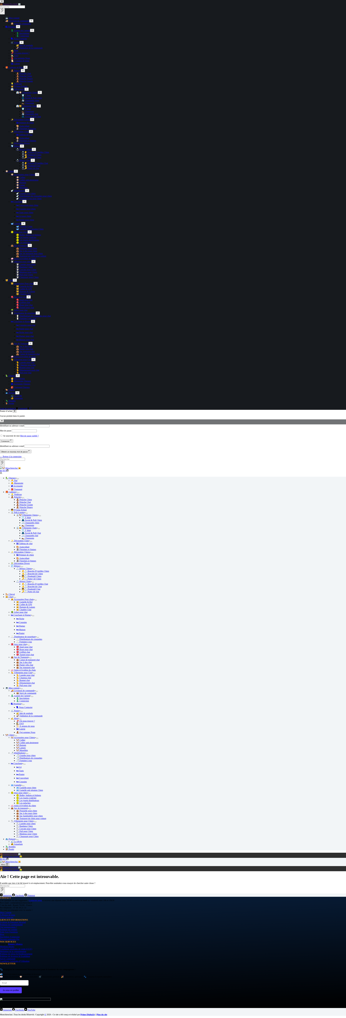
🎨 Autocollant (22, 547)
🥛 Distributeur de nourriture (23, 637)
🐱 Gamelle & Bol (24, 602)
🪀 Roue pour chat (24, 649)
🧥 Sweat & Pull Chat (31, 533)
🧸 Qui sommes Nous (25, 732)
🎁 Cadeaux (10, 492)
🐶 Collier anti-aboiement (27, 742)
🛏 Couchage (16, 763)
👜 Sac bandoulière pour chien (29, 816)
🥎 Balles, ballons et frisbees (28, 795)
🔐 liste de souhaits (24, 713)
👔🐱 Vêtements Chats (26, 528)
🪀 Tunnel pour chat (25, 654)
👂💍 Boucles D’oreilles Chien (35, 571)
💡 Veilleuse (16, 494)
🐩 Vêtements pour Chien (22, 821)
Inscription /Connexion (10, 937)
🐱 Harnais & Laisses (25, 607)
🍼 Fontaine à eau (24, 760)
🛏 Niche (20, 619)
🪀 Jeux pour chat (18, 644)
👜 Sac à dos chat (24, 662)
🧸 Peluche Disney (24, 507)
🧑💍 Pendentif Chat (31, 589)
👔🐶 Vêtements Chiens (27, 515)
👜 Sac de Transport (19, 657)
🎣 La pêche (16, 841)
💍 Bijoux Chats (23, 581)
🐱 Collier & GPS (24, 604)
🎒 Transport (16, 489)
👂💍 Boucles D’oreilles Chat (35, 584)
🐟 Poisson (10, 839)
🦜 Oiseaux (10, 478)
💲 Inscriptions (22, 698)
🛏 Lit (18, 767)
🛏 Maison (20, 629)
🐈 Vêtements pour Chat (21, 672)
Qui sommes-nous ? (8, 927)
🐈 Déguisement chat (25, 683)
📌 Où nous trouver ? (25, 721)
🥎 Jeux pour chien (19, 793)
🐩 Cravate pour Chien (26, 829)
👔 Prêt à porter (17, 512)
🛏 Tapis (20, 771)
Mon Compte (5, 912)
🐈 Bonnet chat (23, 680)
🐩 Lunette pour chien (26, 823)
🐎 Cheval (10, 594)
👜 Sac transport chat (25, 667)
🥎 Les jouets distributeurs (27, 800)
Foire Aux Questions (9, 932)
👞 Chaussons (28, 525)
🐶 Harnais (21, 745)
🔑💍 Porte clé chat (30, 591)
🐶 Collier (20, 740)
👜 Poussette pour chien (26, 811)
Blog (2, 934)
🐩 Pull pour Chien (24, 831)
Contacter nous (35, 900)
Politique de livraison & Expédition (15, 956)
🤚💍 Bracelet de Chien (32, 574)
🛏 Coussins (21, 622)
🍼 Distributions (18, 753)
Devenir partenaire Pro (9, 939)
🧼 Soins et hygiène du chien (23, 805)
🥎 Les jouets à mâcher (26, 798)
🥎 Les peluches (23, 803)
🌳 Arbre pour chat (19, 612)
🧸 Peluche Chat (23, 502)
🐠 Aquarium (17, 844)
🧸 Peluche (16, 497)
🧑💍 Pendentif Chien (31, 576)
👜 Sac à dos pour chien (26, 813)
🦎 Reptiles (10, 847)
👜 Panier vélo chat (24, 665)
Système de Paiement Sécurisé (13, 922)
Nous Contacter (6, 917)
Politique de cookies (8, 929)
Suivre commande (7, 959)
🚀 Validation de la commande (29, 716)
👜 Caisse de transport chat (28, 660)
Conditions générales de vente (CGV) (16, 949)
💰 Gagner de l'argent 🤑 (11, 856)
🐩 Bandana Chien (24, 826)
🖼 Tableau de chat (24, 543)
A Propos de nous (7, 915)
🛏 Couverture (22, 778)
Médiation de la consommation (13, 951)
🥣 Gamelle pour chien (26, 787)
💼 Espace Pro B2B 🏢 (10, 854)
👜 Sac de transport (19, 808)
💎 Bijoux (15, 566)
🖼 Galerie (20, 729)
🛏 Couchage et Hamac (21, 615)
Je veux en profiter (11, 990)
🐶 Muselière (22, 750)
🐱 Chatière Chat (23, 609)
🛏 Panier (20, 633)
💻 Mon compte (12, 688)
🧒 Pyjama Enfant (19, 510)
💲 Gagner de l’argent (20, 696)
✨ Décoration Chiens (20, 552)
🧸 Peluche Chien (24, 499)
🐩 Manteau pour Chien (26, 834)
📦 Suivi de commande (26, 693)
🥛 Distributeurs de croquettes (29, 639)
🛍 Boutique (16, 704)
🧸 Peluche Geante (24, 505)
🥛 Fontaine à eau (24, 642)
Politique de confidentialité (11, 925)
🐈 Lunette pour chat (25, 675)
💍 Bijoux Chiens (24, 568)
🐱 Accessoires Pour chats (22, 599)
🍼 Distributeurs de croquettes (29, 758)
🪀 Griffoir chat (23, 652)
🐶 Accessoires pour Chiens (23, 737)
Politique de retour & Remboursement (16, 954)
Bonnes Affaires (15, 944)
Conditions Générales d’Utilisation (14, 961)
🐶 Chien (9, 735)
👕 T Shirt (26, 517)
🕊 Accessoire (17, 486)
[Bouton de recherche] (2, 464)
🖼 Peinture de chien (25, 555)
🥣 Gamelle (16, 785)
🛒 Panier (15, 711)
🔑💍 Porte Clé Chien (31, 579)
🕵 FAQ (20, 723)
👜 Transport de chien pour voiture (31, 818)
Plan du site (102, 1014)
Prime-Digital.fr (87, 1014)
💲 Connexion (22, 701)
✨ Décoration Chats (20, 541)
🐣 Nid (14, 480)
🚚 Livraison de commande (23, 690)
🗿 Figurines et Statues (26, 549)
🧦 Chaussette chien (30, 523)
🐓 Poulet (9, 849)
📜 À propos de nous (25, 726)
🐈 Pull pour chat (23, 685)
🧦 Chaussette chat (30, 535)
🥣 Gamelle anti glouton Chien (29, 790)
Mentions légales (7, 946)
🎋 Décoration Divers (20, 563)
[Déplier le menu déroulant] (18, 478)
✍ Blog (14, 718)
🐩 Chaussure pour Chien (27, 836)
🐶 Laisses (21, 748)
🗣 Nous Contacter (24, 707)
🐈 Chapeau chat (23, 678)
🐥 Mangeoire (17, 483)
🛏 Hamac (20, 626)
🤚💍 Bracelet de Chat (32, 586)
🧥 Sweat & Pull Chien (32, 520)
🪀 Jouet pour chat (24, 647)
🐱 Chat (9, 597)
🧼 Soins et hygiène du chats (23, 670)
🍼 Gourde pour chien (26, 755)
